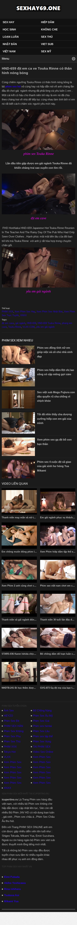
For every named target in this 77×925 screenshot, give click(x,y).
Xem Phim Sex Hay (25, 311)
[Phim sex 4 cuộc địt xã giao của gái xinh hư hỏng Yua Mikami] (18, 468)
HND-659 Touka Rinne (49, 323)
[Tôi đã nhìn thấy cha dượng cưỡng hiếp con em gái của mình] (18, 422)
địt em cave (8, 323)
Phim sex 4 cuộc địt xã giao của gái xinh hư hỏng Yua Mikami (54, 466)
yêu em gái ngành (45, 327)
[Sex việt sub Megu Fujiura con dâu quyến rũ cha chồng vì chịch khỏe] (18, 399)
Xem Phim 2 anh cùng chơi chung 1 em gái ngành (30, 585)
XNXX (23, 315)
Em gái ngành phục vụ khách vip (58, 517)
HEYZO (8, 715)
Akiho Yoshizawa (15, 882)
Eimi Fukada (12, 876)
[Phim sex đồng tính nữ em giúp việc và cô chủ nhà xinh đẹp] (18, 354)
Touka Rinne (14, 327)
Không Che (49, 29)
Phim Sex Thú (12, 741)
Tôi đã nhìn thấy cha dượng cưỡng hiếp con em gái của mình (54, 418)
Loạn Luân (11, 36)
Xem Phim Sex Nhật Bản (50, 311)
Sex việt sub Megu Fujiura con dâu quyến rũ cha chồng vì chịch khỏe (56, 396)
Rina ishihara (12, 888)
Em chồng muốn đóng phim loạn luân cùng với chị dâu (33, 551)
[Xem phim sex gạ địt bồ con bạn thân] (18, 446)
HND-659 (31, 323)
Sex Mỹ (46, 51)
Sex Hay (8, 22)
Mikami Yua (11, 901)
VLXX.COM (29, 327)
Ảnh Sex (9, 710)
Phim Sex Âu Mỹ (43, 715)
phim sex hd (13, 86)
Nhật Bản (10, 44)
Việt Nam (9, 51)
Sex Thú (47, 36)
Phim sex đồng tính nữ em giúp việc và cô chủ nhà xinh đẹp (55, 352)
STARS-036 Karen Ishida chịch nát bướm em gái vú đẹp (32, 654)
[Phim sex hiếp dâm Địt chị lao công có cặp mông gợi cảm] (18, 376)
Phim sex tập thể (43, 736)
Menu (5, 58)
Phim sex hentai (42, 725)
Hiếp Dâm (47, 22)
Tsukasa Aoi (11, 895)
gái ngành (20, 323)
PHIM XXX (7, 311)
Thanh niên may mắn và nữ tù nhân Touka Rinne (29, 517)
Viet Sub (47, 44)
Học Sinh (9, 29)
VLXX (7, 756)
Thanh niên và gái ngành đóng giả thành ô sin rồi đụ (31, 619)
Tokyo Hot (10, 751)
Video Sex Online (43, 751)
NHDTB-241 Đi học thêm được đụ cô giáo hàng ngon (31, 687)
